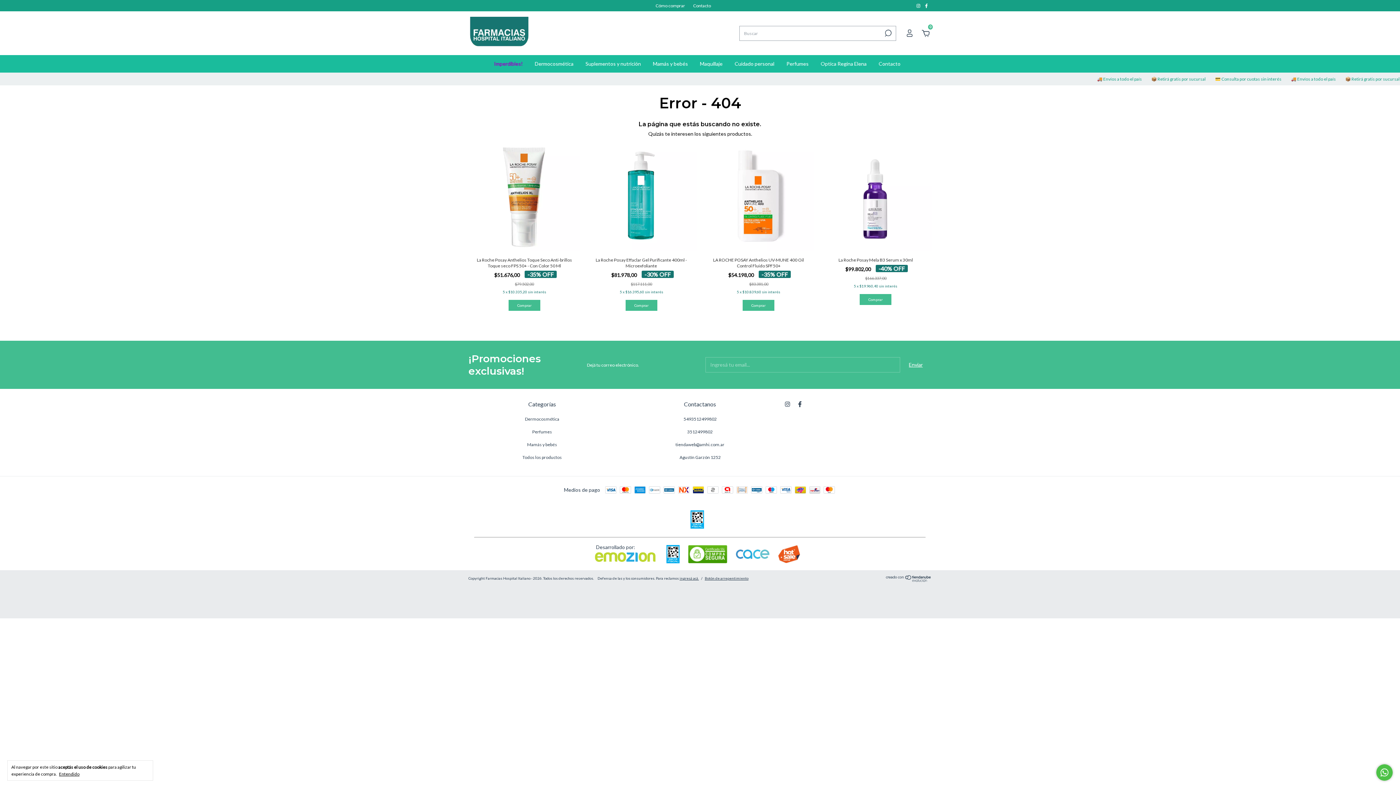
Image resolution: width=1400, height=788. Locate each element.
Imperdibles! (508, 64)
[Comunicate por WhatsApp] (1384, 772)
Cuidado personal (754, 64)
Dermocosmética (554, 64)
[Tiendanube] (909, 580)
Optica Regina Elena (844, 64)
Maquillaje (711, 64)
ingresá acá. (689, 578)
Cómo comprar (670, 5)
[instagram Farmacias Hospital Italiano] (918, 5)
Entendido (69, 774)
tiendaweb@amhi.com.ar (700, 444)
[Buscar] (887, 33)
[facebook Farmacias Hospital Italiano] (926, 5)
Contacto (702, 5)
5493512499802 (700, 419)
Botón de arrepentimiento (726, 578)
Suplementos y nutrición (613, 64)
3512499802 (700, 431)
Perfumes (797, 64)
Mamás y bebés (670, 64)
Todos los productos (542, 457)
